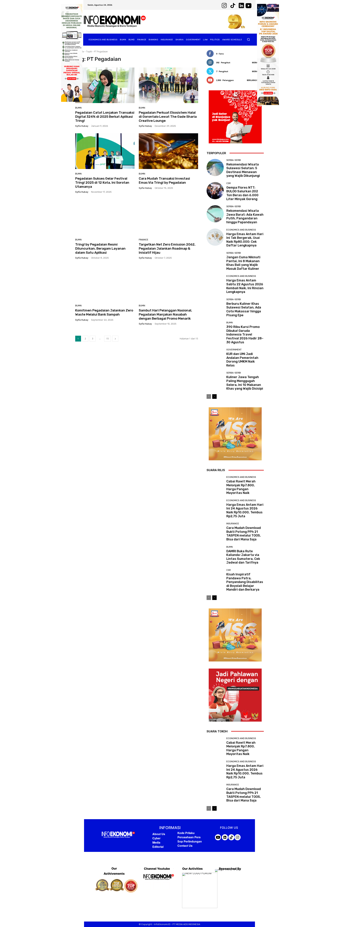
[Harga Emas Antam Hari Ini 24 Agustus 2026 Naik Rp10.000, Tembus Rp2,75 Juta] (215, 507)
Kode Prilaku (186, 833)
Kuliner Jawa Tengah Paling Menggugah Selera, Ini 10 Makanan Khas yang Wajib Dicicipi (244, 382)
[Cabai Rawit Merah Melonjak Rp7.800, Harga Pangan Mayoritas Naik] (215, 484)
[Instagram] (156, 885)
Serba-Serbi (233, 160)
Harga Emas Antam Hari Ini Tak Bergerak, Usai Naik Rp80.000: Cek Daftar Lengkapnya (244, 239)
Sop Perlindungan (189, 841)
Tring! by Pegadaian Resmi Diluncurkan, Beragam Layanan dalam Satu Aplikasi (100, 248)
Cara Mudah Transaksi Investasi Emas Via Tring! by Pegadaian (164, 180)
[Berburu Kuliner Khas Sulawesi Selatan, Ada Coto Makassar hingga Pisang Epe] (215, 306)
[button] (248, 39)
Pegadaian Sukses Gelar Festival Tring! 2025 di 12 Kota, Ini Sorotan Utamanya (102, 182)
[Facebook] (147, 885)
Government (234, 349)
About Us (158, 834)
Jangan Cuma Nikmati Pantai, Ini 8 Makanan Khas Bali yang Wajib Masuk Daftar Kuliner (243, 263)
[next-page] (115, 339)
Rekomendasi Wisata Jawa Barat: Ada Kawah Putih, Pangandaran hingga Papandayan (244, 216)
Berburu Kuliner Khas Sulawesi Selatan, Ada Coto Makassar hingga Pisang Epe (243, 309)
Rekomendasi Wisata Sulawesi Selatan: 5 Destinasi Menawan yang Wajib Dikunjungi (243, 170)
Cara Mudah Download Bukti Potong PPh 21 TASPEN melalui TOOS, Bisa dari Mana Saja (243, 533)
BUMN (78, 108)
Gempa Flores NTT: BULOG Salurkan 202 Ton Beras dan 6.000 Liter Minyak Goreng (242, 193)
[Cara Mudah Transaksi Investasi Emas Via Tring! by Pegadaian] (168, 151)
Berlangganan (255, 80)
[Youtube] (166, 885)
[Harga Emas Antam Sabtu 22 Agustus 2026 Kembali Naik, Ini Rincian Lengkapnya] (215, 283)
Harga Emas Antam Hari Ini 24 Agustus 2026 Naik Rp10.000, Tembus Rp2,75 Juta (244, 510)
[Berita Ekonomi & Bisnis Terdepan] (115, 22)
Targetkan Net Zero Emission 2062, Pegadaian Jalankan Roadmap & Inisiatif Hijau (167, 248)
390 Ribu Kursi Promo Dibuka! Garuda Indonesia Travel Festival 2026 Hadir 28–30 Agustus (244, 334)
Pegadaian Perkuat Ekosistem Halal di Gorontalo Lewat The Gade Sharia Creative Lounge (168, 116)
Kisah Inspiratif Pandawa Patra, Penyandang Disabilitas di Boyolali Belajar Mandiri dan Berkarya (244, 581)
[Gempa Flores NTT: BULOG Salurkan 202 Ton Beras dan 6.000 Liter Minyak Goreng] (215, 190)
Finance (143, 239)
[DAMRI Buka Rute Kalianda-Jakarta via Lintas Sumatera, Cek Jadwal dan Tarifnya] (215, 554)
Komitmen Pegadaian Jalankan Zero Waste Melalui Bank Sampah (104, 312)
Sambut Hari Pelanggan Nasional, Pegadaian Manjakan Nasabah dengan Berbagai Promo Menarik (165, 314)
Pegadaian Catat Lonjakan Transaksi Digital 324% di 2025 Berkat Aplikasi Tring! (104, 116)
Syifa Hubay (81, 126)
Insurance (232, 523)
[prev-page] (209, 396)
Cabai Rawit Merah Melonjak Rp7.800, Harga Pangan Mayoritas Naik (240, 487)
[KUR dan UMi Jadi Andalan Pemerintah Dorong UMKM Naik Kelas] (215, 357)
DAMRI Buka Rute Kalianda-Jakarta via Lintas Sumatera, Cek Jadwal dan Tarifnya (243, 557)
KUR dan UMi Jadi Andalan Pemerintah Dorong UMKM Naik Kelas (242, 359)
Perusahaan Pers (189, 837)
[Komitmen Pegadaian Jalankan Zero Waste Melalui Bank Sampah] (105, 283)
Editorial (157, 847)
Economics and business (241, 230)
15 (107, 338)
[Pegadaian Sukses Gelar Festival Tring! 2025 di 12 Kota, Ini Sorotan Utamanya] (105, 151)
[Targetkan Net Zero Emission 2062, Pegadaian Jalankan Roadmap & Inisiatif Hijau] (168, 217)
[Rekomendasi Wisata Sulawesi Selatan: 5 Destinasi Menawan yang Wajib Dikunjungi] (215, 167)
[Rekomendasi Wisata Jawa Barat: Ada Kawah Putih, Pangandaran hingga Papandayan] (215, 213)
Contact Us (184, 846)
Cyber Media (156, 840)
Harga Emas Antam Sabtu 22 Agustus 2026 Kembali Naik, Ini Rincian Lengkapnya (244, 286)
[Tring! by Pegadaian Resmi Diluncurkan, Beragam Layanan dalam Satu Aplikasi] (105, 217)
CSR (228, 183)
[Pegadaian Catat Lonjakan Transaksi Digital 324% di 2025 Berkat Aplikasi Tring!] (105, 85)
